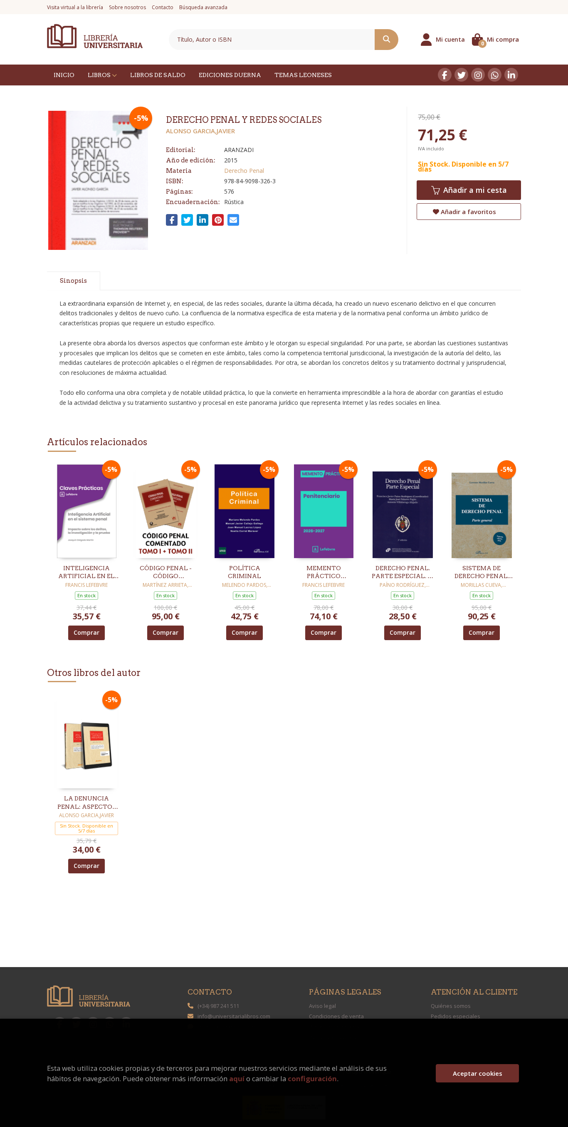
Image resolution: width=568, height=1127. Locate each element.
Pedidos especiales (455, 1016)
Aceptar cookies (477, 1073)
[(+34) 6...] (494, 75)
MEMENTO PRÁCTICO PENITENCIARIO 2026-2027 (323, 573)
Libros (100, 75)
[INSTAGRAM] (478, 75)
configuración (312, 1078)
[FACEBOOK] (445, 75)
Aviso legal (322, 1006)
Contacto (162, 7)
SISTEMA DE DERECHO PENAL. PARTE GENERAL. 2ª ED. (481, 573)
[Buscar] (386, 39)
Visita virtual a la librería (75, 7)
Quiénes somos (451, 1006)
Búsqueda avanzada (203, 7)
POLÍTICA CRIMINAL (244, 572)
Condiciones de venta (336, 1016)
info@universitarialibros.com (234, 1016)
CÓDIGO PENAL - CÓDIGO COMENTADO (166, 573)
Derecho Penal (244, 171)
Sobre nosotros (127, 7)
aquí (236, 1078)
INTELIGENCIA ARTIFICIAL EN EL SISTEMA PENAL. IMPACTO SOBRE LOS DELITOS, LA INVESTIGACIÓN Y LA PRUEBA (86, 573)
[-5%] (86, 510)
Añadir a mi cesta (474, 190)
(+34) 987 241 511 (218, 1006)
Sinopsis (73, 280)
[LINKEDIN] (511, 75)
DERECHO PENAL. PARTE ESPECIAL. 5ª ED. (402, 573)
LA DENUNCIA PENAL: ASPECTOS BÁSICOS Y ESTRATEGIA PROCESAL (86, 803)
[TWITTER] (461, 75)
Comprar (86, 632)
